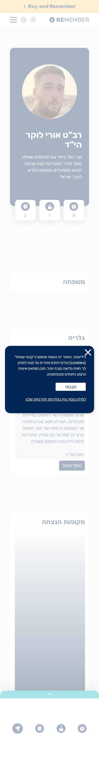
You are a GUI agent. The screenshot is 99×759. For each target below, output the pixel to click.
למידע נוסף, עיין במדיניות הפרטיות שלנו (56, 399)
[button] (88, 353)
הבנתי (70, 387)
